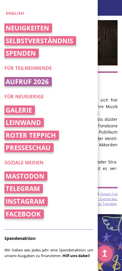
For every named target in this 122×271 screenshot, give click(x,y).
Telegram (23, 188)
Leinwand (23, 122)
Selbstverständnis (39, 40)
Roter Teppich (31, 135)
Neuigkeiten (27, 28)
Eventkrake (108, 199)
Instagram (25, 201)
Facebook (23, 214)
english (15, 13)
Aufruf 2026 (27, 81)
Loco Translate (105, 203)
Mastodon (25, 176)
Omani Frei (109, 194)
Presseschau (28, 147)
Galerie (19, 110)
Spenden (21, 53)
